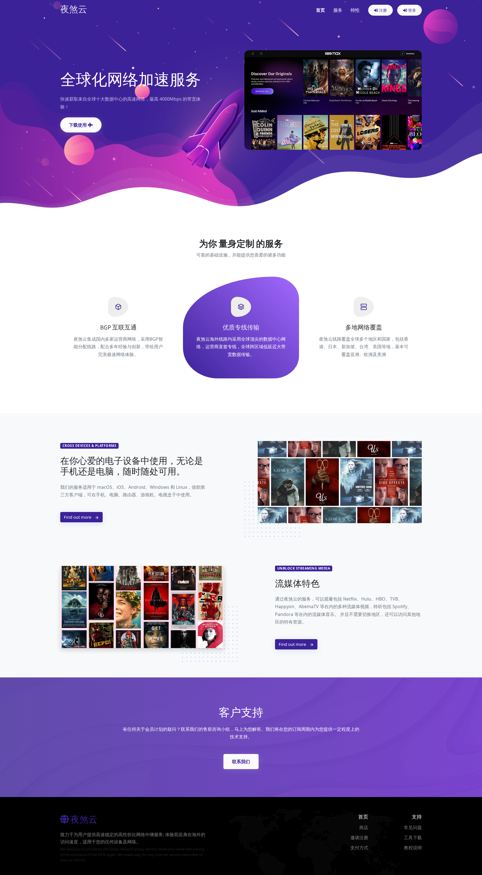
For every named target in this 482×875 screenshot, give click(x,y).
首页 (320, 10)
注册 (382, 10)
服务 (337, 10)
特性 (355, 10)
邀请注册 (359, 837)
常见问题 (413, 827)
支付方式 (359, 848)
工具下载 (413, 837)
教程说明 (413, 848)
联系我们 (241, 761)
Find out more (78, 517)
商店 (363, 827)
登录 (411, 10)
